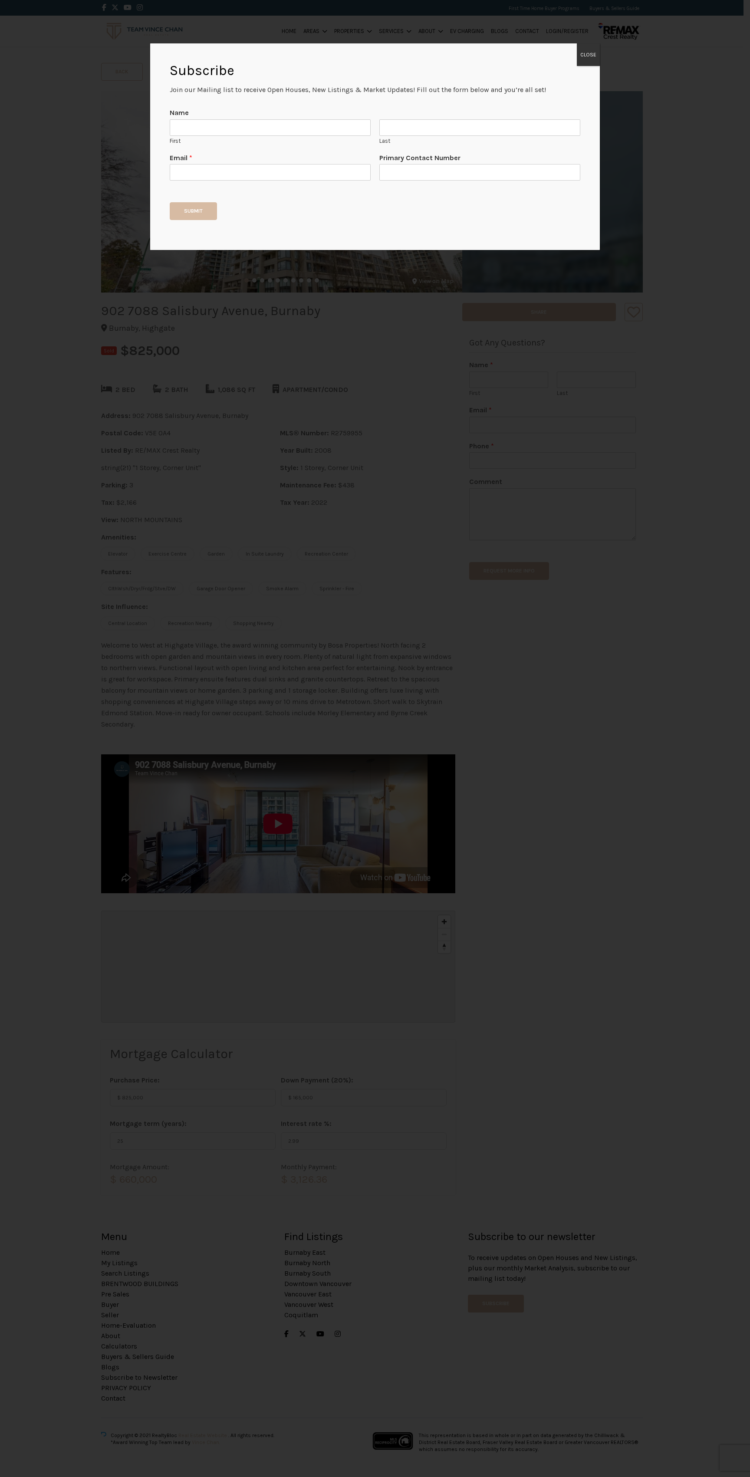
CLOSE (588, 55)
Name (179, 113)
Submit (193, 211)
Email (181, 158)
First (175, 141)
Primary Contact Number (420, 158)
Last (384, 141)
